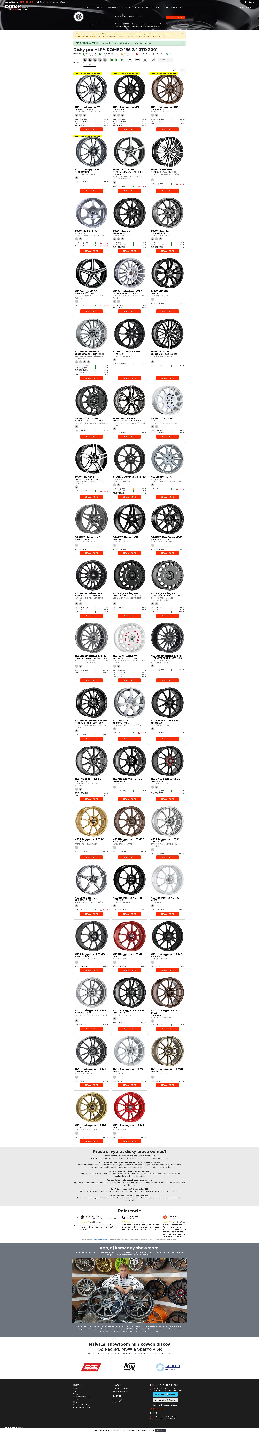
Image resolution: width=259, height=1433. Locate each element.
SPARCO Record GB (125, 537)
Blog (75, 1402)
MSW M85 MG (160, 230)
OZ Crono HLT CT (86, 897)
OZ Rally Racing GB (125, 593)
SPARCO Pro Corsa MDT (166, 537)
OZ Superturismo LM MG (167, 655)
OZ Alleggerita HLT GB (127, 778)
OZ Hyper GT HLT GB (164, 720)
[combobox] (183, 70)
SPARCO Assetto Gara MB (129, 476)
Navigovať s (160, 1400)
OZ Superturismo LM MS (90, 655)
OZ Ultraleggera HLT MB (166, 954)
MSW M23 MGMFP (124, 169)
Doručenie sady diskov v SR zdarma (53, 2)
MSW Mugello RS (86, 230)
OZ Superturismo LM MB (91, 720)
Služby (75, 1399)
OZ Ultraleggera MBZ (164, 107)
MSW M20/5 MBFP (162, 169)
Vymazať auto (174, 22)
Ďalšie (88, 64)
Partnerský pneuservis (119, 1391)
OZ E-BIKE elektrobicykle (82, 1407)
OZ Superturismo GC (88, 351)
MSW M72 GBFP (161, 351)
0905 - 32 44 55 (171, 1405)
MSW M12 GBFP (85, 476)
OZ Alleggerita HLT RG (89, 839)
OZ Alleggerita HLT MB (128, 897)
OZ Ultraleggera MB (126, 107)
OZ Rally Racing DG (163, 593)
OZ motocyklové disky (81, 1405)
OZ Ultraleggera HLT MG (91, 1069)
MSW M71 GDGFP (124, 418)
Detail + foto (91, 129)
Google (96, 1239)
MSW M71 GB (159, 291)
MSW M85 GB (121, 230)
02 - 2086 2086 (170, 1416)
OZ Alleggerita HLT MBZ (128, 839)
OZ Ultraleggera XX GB (165, 778)
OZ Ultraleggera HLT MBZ (164, 1011)
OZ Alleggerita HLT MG (90, 954)
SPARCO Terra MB (86, 418)
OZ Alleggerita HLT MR (128, 954)
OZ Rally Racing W (125, 655)
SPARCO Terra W (162, 418)
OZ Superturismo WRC (127, 291)
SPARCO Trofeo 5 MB (126, 351)
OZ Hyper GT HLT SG (88, 778)
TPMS (75, 1391)
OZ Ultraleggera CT (87, 107)
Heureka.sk (103, 1239)
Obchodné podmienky (120, 1388)
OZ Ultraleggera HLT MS (90, 1010)
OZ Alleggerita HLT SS (165, 839)
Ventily (75, 1394)
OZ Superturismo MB (88, 593)
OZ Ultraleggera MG (88, 169)
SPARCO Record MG (88, 537)
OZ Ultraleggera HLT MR (128, 1125)
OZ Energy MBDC (86, 291)
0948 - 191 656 (170, 1419)
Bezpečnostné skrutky (81, 1397)
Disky (75, 1388)
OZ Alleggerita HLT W (165, 897)
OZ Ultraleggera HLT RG (90, 1125)
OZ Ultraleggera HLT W (128, 1069)
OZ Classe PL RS (161, 476)
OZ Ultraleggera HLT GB (128, 1010)
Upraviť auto (174, 17)
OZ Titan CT (120, 720)
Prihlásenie (249, 2)
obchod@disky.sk (12, 2)
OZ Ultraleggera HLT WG (167, 1069)
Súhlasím (160, 1430)
